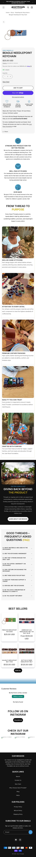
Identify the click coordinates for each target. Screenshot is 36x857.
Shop (12, 12)
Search (18, 776)
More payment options (18, 97)
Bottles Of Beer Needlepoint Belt (27, 661)
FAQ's (18, 795)
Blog (18, 791)
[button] (3, 7)
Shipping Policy (18, 814)
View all (18, 670)
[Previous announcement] (3, 2)
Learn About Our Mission (18, 519)
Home (7, 12)
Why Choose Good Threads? (17, 787)
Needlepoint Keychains (22, 12)
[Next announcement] (33, 2)
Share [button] (6, 131)
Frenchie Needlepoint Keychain (9, 630)
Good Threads (20, 853)
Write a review (18, 696)
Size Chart (6, 82)
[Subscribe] (30, 832)
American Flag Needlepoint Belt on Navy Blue (27, 631)
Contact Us (18, 780)
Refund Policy (18, 810)
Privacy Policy (18, 806)
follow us (18, 720)
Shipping (5, 63)
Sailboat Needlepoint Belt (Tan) (9, 661)
